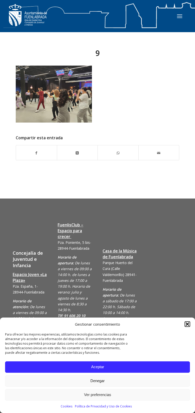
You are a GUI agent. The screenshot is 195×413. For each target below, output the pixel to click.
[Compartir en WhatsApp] (118, 152)
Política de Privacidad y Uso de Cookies (103, 406)
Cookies (66, 406)
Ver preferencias (97, 394)
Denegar (97, 381)
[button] (187, 324)
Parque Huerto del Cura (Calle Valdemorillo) (118, 268)
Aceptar (97, 367)
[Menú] (179, 16)
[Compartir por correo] (159, 152)
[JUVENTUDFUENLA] (28, 20)
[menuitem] (179, 16)
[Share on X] (77, 152)
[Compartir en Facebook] (36, 152)
